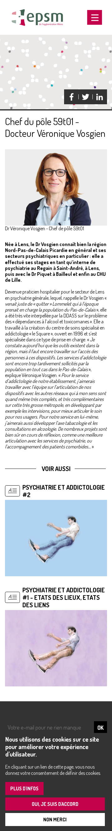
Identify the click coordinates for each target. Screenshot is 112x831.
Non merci (55, 819)
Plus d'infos (24, 788)
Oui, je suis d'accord (55, 804)
